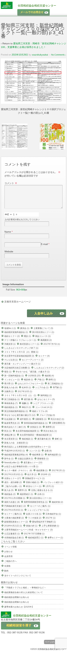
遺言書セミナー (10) (33, 462)
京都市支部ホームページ (17, 301)
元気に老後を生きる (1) (42, 490)
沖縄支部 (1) (10, 344)
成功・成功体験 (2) (13, 482)
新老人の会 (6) (11, 387)
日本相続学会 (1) (53, 514)
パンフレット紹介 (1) (53, 482)
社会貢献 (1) (10, 419)
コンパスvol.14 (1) (43, 407)
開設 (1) (27, 336)
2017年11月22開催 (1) (14, 498)
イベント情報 (10, 547)
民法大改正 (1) (57, 419)
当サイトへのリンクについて (17, 575)
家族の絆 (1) (31, 526)
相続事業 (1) (37, 454)
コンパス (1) (34, 451)
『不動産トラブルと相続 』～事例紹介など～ (25, 587)
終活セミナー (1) (33, 486)
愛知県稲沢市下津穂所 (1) (44, 522)
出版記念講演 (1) (25, 458)
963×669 (20, 289)
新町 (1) (58, 439)
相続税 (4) (49, 375)
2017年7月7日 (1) (51, 344)
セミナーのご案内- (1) (40, 506)
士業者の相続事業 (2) (14, 518)
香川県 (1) (9, 383)
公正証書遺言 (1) (12, 533)
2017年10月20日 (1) (13, 510)
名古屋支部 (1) (11, 439)
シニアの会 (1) (42, 387)
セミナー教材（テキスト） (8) (18, 470)
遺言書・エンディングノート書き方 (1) (22, 364)
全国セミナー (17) (12, 478)
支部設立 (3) (35, 427)
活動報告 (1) (41, 419)
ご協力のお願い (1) (13, 486)
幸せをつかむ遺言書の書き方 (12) (19, 415)
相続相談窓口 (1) (35, 537)
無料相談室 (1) (54, 454)
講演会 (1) (24, 328)
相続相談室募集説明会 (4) (16, 454)
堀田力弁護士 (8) (12, 502)
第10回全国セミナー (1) (43, 332)
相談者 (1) (28, 379)
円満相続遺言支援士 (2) (15, 506)
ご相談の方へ (10, 561)
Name (7, 231)
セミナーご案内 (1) (13, 514)
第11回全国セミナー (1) (40, 498)
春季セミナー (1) (55, 537)
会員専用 (8, 556)
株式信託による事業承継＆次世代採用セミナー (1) (27, 447)
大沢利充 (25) (34, 375)
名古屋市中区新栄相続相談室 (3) (19, 356)
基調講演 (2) (46, 340)
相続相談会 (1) (11, 407)
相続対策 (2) (57, 502)
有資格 (7, 566)
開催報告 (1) (43, 458)
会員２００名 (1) (33, 514)
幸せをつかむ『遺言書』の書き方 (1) (33, 372)
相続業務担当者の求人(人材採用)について (23, 592)
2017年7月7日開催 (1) (34, 533)
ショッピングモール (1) (38, 510)
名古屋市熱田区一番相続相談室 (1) (36, 435)
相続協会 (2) (10, 494)
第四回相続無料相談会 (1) (36, 423)
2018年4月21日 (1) (13, 526)
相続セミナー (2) (12, 336)
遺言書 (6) (28, 399)
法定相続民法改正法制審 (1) (17, 368)
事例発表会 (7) (11, 403)
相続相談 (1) (27, 439)
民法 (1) (8, 431)
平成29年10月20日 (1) (14, 451)
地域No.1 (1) (10, 328)
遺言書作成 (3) (44, 439)
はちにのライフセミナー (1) (30, 383)
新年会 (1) (9, 458)
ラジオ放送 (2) (34, 518)
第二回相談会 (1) (55, 383)
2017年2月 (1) (58, 470)
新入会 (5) (9, 490)
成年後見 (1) (25, 419)
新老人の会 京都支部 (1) (16, 443)
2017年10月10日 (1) (13, 474)
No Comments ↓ (58, 55)
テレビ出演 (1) (11, 360)
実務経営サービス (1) (35, 478)
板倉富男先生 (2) (12, 423)
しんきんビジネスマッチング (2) (49, 368)
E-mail (44, 244)
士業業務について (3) (43, 328)
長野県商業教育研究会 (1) (36, 502)
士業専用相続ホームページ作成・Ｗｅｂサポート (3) (28, 530)
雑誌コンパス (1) (43, 336)
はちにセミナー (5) (46, 399)
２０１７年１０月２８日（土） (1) (20, 395)
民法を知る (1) (50, 431)
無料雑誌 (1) (46, 395)
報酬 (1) (25, 403)
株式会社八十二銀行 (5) (15, 427)
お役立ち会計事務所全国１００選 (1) (21, 466)
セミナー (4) (44, 356)
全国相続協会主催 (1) (14, 537)
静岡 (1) (52, 379)
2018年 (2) (46, 474)
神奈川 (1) (26, 407)
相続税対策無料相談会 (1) (16, 332)
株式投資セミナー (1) (29, 344)
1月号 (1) (50, 486)
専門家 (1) (57, 387)
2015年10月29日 (20, 54)
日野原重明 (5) (58, 423)
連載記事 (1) (10, 435)
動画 (6, 571)
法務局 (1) (9, 391)
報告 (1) (8, 372)
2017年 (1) (50, 518)
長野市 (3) (22, 490)
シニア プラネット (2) (43, 403)
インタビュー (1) (12, 379)
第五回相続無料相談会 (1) (16, 411)
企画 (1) (40, 494)
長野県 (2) (50, 427)
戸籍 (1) (40, 379)
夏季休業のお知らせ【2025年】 (19, 607)
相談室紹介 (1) (26, 494)
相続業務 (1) (42, 470)
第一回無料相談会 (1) (14, 375)
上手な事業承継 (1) (50, 526)
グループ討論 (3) (47, 415)
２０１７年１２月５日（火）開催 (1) (21, 352)
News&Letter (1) (11, 462)
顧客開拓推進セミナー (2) (16, 522)
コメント (10, 183)
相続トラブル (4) (40, 411)
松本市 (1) (26, 387)
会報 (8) (48, 451)
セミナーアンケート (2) (32, 360)
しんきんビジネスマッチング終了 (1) (21, 348)
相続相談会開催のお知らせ (16, 597)
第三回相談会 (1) (12, 399)
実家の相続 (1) (32, 482)
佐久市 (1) (32, 474)
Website (8, 251)
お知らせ (8, 551)
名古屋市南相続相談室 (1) (27, 431)
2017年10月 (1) (25, 391)
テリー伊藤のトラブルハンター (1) (20, 340)
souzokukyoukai (40, 54)
